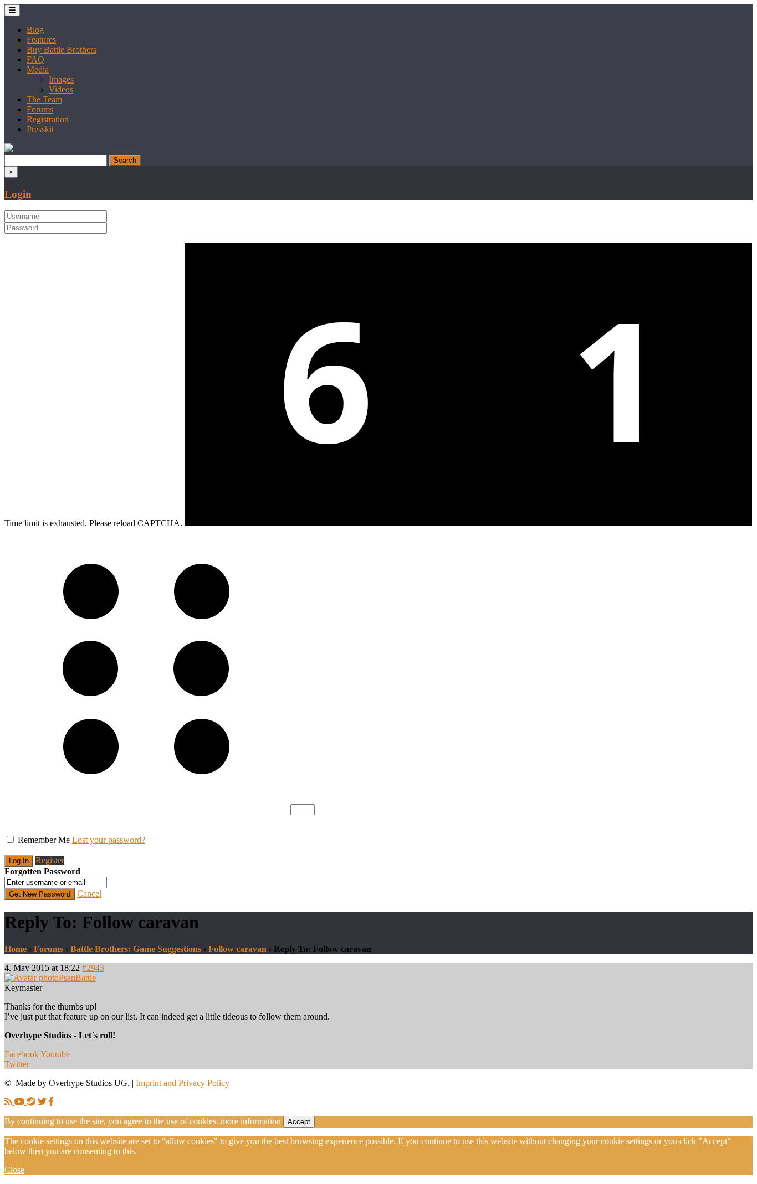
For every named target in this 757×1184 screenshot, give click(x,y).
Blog (35, 29)
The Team (44, 99)
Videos (61, 89)
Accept (299, 1122)
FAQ (35, 59)
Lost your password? (108, 840)
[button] (8, 149)
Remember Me (44, 840)
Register (49, 860)
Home (15, 949)
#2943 (93, 967)
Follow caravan (237, 949)
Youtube (55, 1054)
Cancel (89, 893)
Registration (48, 119)
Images (61, 79)
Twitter (16, 1064)
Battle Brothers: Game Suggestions (135, 949)
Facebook (21, 1054)
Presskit (40, 129)
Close (14, 1170)
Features (41, 39)
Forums (40, 109)
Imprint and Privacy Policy (182, 1083)
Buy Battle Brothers (61, 49)
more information (251, 1121)
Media (38, 69)
